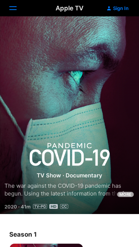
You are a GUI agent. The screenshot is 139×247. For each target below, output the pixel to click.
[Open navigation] (17, 8)
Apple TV (69, 8)
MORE (125, 194)
